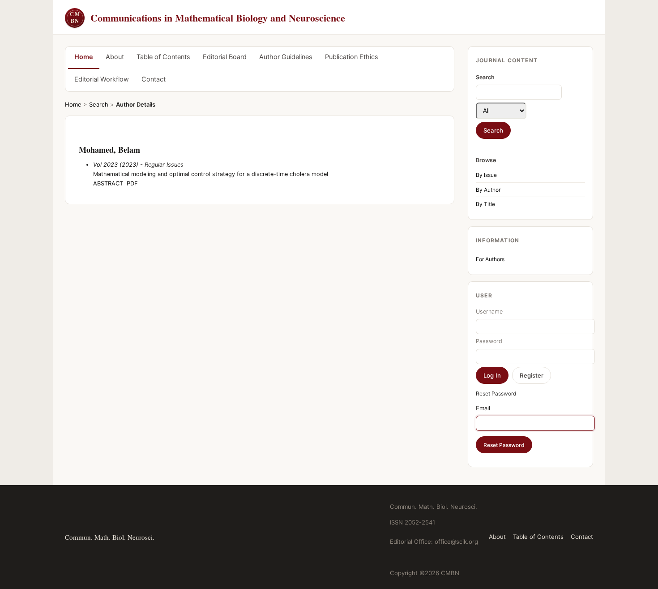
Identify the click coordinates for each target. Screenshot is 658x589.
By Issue (486, 175)
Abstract (108, 183)
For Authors (490, 259)
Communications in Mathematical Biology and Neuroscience (207, 17)
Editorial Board (225, 57)
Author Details (135, 104)
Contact (153, 79)
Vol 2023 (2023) (115, 164)
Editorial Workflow (101, 79)
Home (83, 57)
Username (489, 311)
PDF (132, 183)
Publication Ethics (351, 57)
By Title (485, 204)
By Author (488, 189)
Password (489, 341)
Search (98, 104)
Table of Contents (163, 57)
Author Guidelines (285, 57)
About (115, 57)
